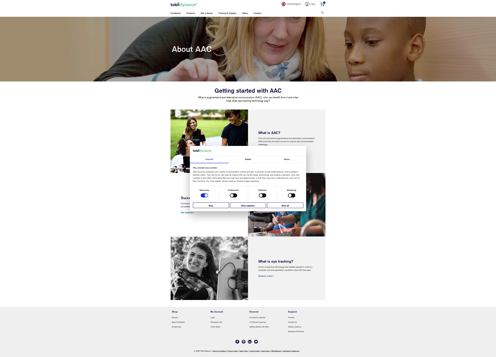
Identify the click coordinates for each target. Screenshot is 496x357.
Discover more (265, 276)
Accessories (176, 327)
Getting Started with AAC (259, 327)
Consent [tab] (209, 159)
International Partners (296, 331)
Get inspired (186, 212)
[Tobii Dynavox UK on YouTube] (256, 343)
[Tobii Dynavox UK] (184, 5)
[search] (322, 12)
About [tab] (287, 159)
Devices (175, 317)
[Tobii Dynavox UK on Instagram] (243, 343)
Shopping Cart (216, 322)
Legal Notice (265, 351)
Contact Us (292, 322)
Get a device (207, 13)
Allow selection (248, 206)
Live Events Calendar (257, 317)
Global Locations (294, 327)
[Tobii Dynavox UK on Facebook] (237, 343)
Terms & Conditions (219, 351)
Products (190, 13)
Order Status (215, 327)
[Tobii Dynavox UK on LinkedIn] (250, 343)
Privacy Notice (233, 351)
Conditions (176, 13)
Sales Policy (243, 351)
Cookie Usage (255, 351)
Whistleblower (276, 351)
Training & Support (227, 13)
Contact (257, 13)
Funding (291, 317)
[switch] (233, 195)
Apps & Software (178, 322)
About (245, 13)
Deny (211, 206)
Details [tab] (248, 159)
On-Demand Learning (257, 322)
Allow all (285, 206)
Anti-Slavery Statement (291, 351)
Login (213, 317)
